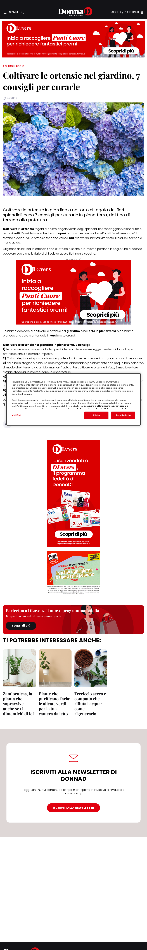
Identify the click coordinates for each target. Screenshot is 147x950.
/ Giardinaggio (13, 66)
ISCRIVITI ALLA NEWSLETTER (73, 808)
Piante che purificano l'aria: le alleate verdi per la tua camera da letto (54, 703)
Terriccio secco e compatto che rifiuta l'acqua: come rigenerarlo (90, 703)
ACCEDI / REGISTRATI (125, 12)
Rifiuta (96, 415)
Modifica (17, 415)
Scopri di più (21, 626)
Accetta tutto (123, 415)
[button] (11, 12)
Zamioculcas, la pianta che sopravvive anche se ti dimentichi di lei (18, 703)
